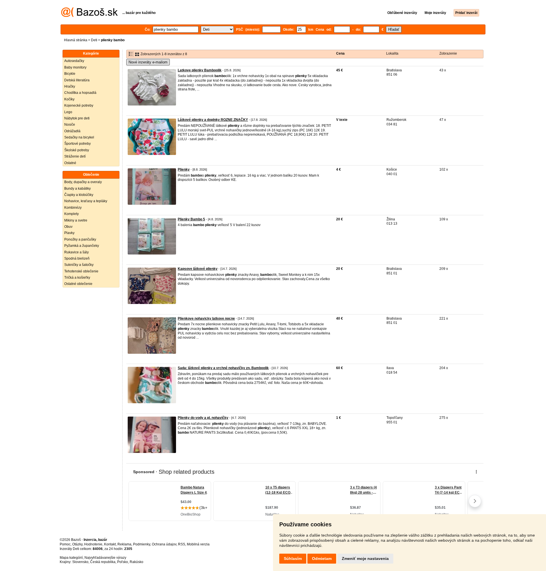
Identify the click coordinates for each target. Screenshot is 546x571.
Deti (94, 40)
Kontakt (110, 544)
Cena (340, 53)
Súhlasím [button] (293, 558)
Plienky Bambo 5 (191, 219)
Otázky (77, 544)
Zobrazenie (448, 53)
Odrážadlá (72, 131)
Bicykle (69, 74)
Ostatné (70, 163)
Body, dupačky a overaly (83, 182)
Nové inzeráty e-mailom (148, 62)
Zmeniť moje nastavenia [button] (365, 558)
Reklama (124, 544)
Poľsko (122, 562)
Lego (68, 112)
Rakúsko (136, 562)
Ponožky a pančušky (80, 239)
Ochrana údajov (164, 544)
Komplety (71, 214)
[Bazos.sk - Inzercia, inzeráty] (89, 16)
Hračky (69, 86)
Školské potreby (76, 150)
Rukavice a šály (76, 252)
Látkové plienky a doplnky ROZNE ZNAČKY (213, 120)
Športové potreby (77, 144)
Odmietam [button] (322, 558)
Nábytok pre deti (77, 118)
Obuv (68, 227)
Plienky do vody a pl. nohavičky (203, 418)
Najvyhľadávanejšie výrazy (105, 558)
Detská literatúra (77, 80)
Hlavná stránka (75, 40)
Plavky (69, 233)
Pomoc (65, 544)
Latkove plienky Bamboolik (200, 70)
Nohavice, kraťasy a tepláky (85, 201)
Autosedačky (74, 61)
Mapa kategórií (71, 558)
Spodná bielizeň (77, 258)
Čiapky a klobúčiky (78, 195)
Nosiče (69, 125)
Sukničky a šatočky (79, 265)
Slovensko (80, 562)
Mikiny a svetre (75, 220)
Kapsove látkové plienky (198, 269)
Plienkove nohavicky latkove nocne (206, 318)
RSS (181, 544)
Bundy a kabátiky (77, 189)
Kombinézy (73, 208)
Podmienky (141, 544)
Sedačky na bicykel (79, 137)
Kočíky (69, 99)
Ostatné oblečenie (78, 284)
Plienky (184, 169)
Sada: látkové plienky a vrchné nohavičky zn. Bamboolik (223, 368)
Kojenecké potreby (78, 105)
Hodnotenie (93, 544)
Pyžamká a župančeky (81, 246)
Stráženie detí (75, 156)
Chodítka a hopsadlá (80, 93)
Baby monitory (75, 67)
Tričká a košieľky (77, 278)
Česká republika (102, 562)
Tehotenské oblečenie (81, 271)
